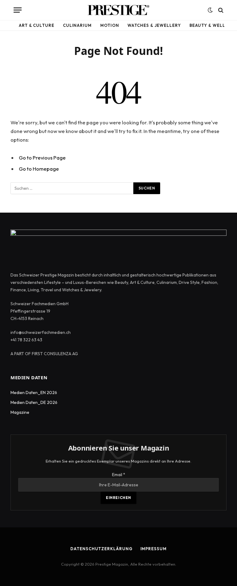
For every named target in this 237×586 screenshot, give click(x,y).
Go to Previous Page (42, 157)
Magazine (19, 412)
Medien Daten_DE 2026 (33, 402)
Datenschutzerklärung (101, 548)
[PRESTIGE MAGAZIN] (118, 10)
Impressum (153, 548)
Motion (109, 25)
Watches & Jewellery (154, 25)
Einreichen (118, 497)
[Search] (220, 10)
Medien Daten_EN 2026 (33, 392)
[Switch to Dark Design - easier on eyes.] (210, 10)
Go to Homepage (39, 168)
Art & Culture (36, 25)
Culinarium (77, 25)
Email (118, 474)
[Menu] (18, 10)
